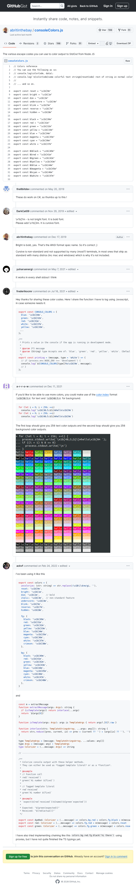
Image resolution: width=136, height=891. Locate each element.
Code (11, 43)
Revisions (30, 43)
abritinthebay (21, 30)
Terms (27, 873)
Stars (54, 43)
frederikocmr (24, 291)
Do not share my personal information (68, 876)
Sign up (122, 6)
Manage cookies (104, 873)
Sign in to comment (116, 856)
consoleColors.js (49, 30)
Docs (80, 873)
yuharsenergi (24, 269)
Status (57, 873)
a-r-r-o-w (22, 386)
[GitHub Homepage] (57, 881)
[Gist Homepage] (17, 6)
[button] (107, 43)
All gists (72, 5)
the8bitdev (23, 188)
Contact (89, 873)
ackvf (19, 565)
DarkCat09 (22, 211)
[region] (68, 123)
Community (69, 873)
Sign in (108, 6)
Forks (75, 43)
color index (102, 394)
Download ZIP (124, 43)
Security (47, 873)
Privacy (36, 873)
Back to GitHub (89, 5)
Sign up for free (18, 856)
